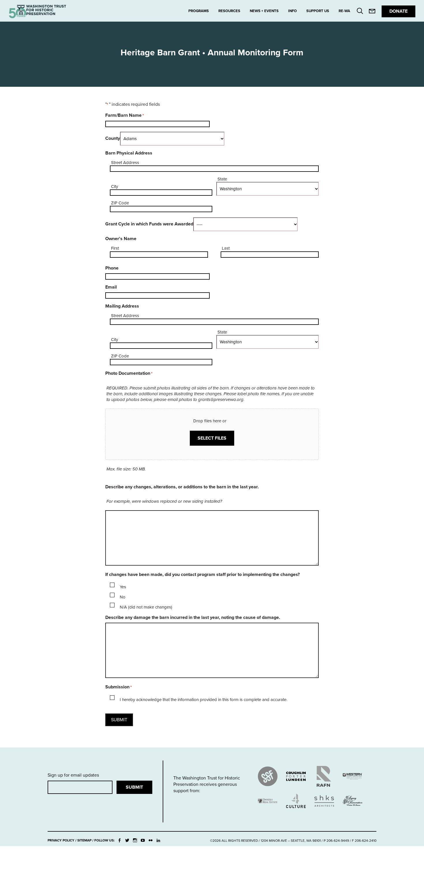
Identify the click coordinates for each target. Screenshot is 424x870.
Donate (398, 11)
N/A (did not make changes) (146, 607)
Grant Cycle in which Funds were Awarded (149, 224)
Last (226, 248)
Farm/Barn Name (124, 115)
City (114, 186)
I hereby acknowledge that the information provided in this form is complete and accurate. (203, 699)
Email (111, 287)
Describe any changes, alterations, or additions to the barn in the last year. (182, 487)
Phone (112, 268)
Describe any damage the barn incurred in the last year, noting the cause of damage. (192, 617)
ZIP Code (120, 203)
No (122, 597)
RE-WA (344, 11)
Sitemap (84, 840)
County (112, 138)
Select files (212, 438)
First (115, 248)
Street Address (125, 162)
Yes (123, 587)
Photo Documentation (129, 373)
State (222, 179)
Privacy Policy (61, 840)
